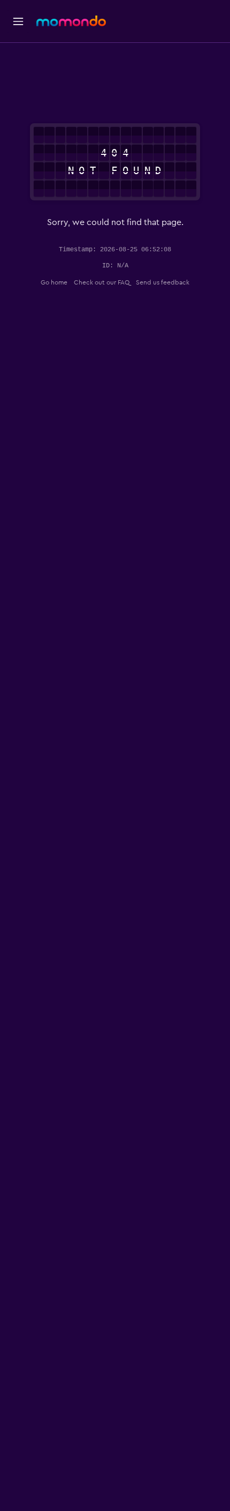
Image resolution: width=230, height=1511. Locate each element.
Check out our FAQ (101, 282)
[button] (18, 21)
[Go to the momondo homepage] (71, 21)
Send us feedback (162, 282)
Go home (54, 282)
